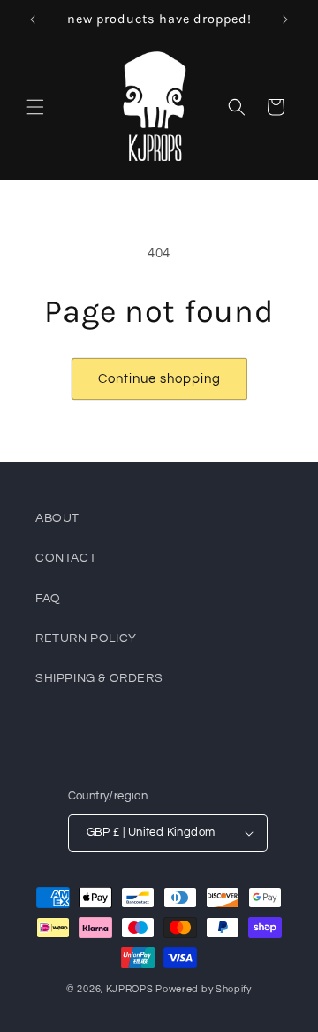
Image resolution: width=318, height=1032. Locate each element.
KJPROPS (130, 989)
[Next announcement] (285, 19)
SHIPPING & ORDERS (99, 678)
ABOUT (57, 518)
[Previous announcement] (32, 19)
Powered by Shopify (203, 989)
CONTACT (65, 558)
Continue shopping (159, 379)
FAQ (48, 598)
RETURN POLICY (86, 638)
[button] (35, 107)
